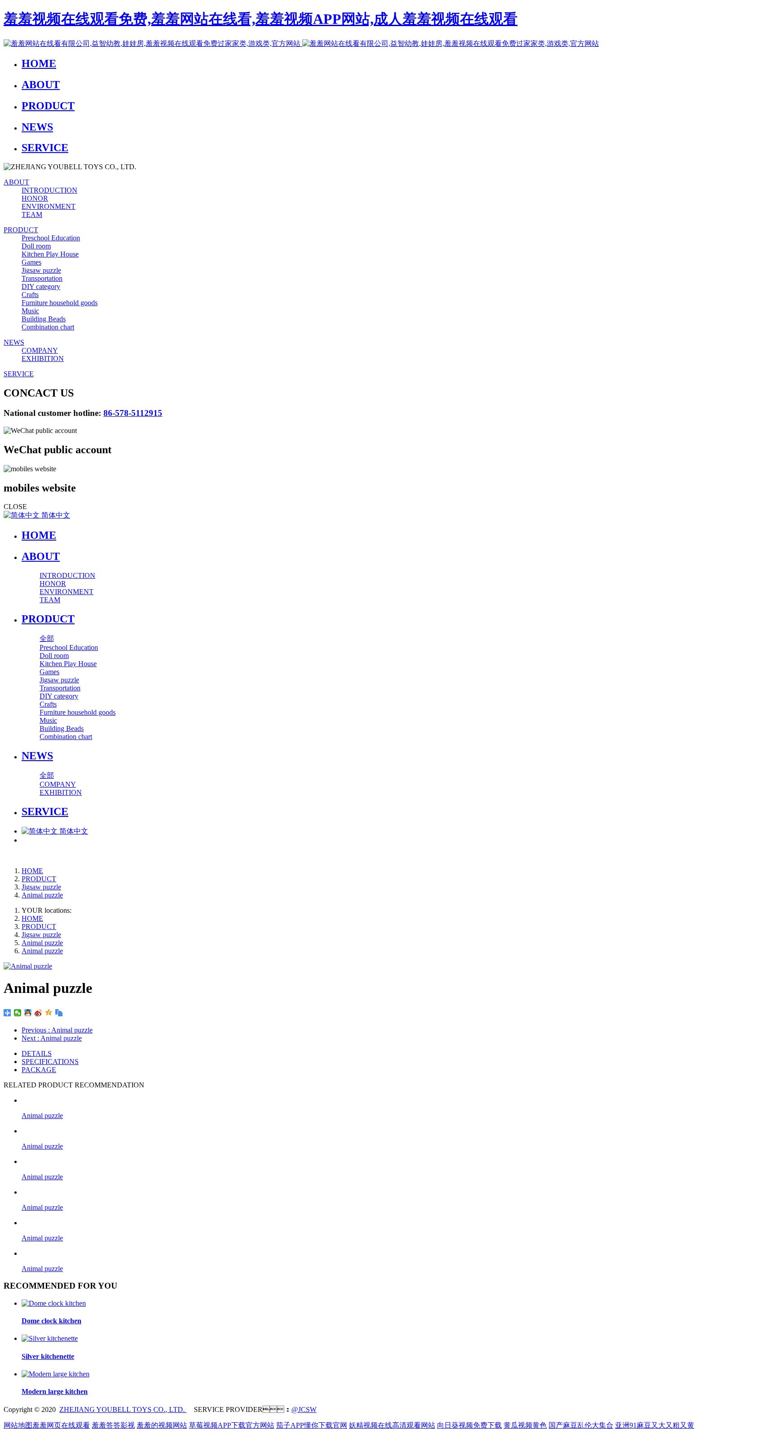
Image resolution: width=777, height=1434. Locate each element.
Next (52, 1038)
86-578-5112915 (132, 413)
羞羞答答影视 (113, 1425)
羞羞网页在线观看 (61, 1425)
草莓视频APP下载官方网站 (231, 1425)
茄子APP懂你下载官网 (311, 1425)
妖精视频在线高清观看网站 (392, 1425)
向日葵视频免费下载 (469, 1425)
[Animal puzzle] (397, 1100)
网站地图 (18, 1425)
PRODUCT (39, 879)
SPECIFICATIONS (50, 1061)
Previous (57, 1030)
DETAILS (37, 1053)
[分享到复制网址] (59, 1012)
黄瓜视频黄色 (525, 1425)
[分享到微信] (18, 1012)
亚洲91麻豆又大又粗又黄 (654, 1425)
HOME (39, 535)
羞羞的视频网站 (162, 1425)
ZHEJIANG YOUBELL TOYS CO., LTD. (123, 1409)
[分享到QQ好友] (28, 1012)
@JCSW (304, 1409)
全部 (47, 638)
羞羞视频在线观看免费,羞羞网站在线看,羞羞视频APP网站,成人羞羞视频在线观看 (261, 19)
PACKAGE (39, 1069)
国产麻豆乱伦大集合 (581, 1425)
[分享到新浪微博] (38, 1012)
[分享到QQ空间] (49, 1012)
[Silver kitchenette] (50, 1338)
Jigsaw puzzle (41, 887)
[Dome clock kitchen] (54, 1303)
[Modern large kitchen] (55, 1374)
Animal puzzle (42, 895)
